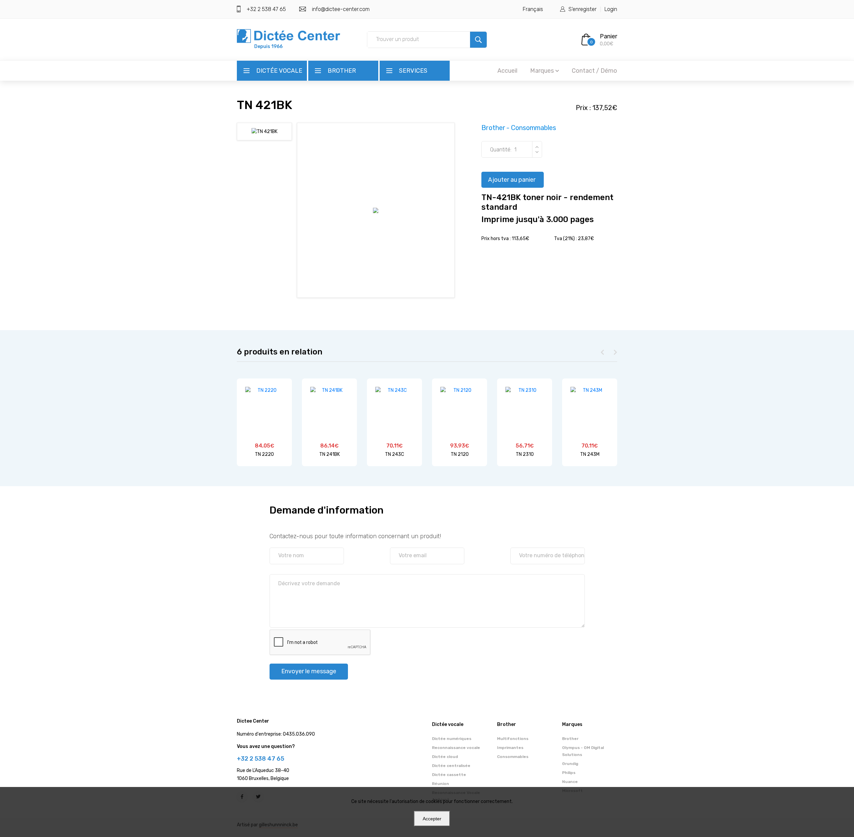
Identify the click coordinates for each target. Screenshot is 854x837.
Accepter (432, 818)
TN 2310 (525, 454)
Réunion (440, 783)
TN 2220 (264, 454)
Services (413, 70)
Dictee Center (253, 721)
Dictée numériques (451, 738)
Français (533, 9)
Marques (542, 70)
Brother (342, 70)
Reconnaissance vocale (456, 747)
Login (610, 9)
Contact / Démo (594, 70)
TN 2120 (460, 454)
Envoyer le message (308, 671)
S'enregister (582, 9)
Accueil (507, 70)
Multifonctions (512, 738)
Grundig (570, 763)
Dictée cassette (449, 774)
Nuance (570, 781)
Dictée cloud (445, 756)
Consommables (512, 756)
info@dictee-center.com (341, 9)
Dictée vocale (279, 70)
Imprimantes (510, 747)
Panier (608, 36)
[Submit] (478, 40)
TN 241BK (329, 454)
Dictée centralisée (451, 765)
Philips (568, 772)
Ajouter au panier (511, 179)
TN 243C (394, 454)
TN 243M (589, 454)
